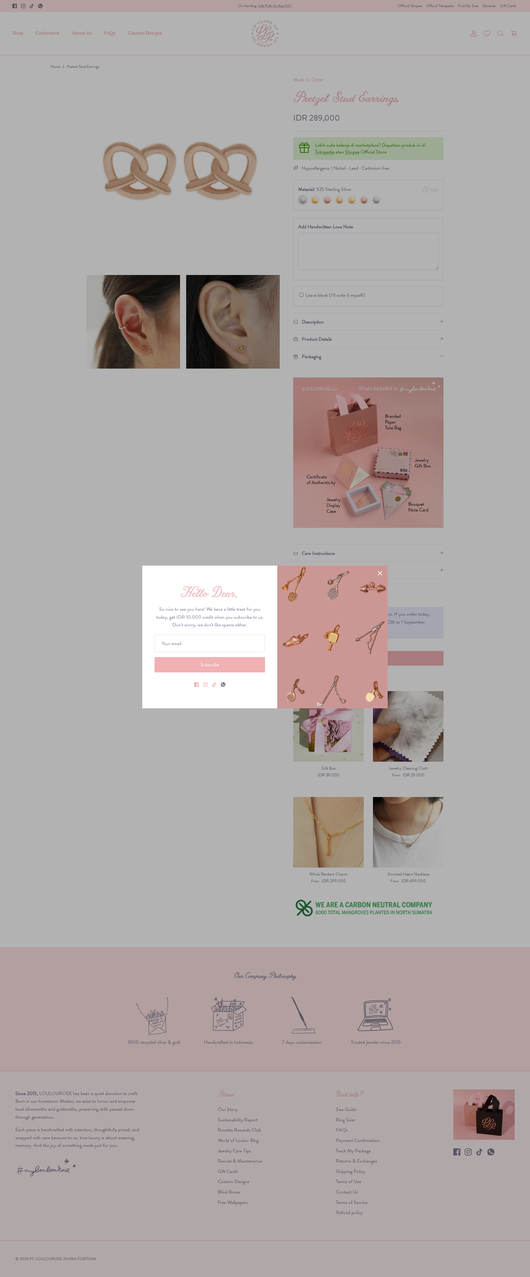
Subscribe (210, 664)
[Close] (380, 573)
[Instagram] (205, 684)
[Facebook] (196, 684)
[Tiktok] (214, 684)
